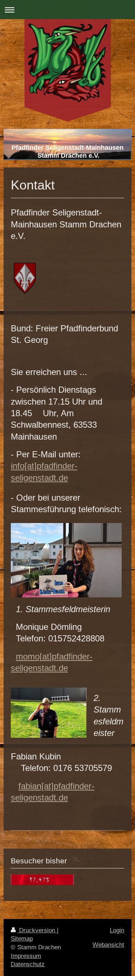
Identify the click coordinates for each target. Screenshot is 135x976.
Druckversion (37, 930)
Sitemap (22, 938)
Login (117, 930)
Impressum (26, 956)
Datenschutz (28, 964)
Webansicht (108, 944)
